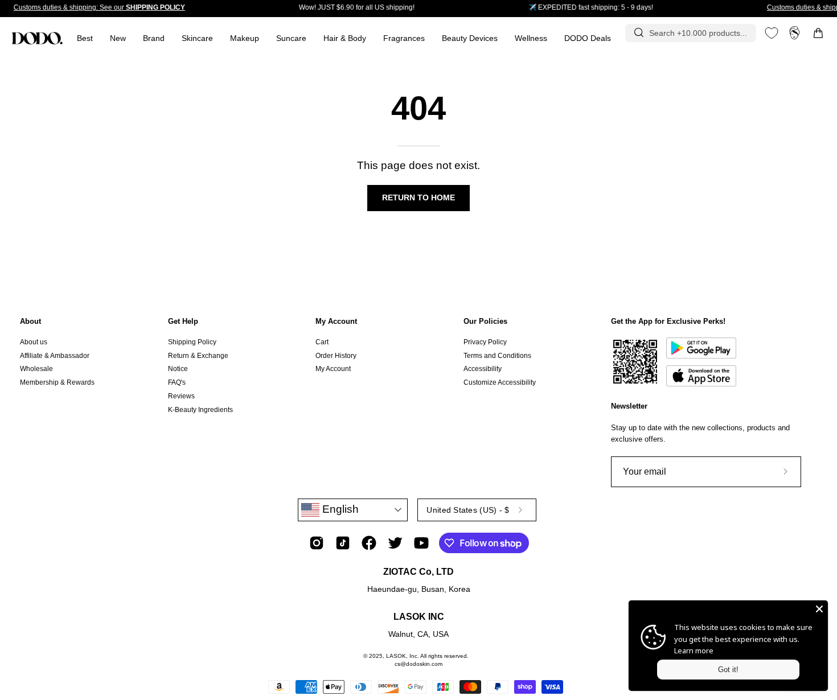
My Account (336, 321)
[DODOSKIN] (37, 38)
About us (33, 342)
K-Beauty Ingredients (200, 409)
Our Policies (485, 321)
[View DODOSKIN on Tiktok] (342, 542)
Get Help (183, 321)
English (339, 509)
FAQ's (177, 382)
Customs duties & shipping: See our (99, 7)
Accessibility (482, 368)
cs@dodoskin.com (418, 664)
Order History (335, 355)
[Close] (819, 609)
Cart (322, 342)
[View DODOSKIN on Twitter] (395, 542)
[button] (404, 38)
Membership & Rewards (57, 382)
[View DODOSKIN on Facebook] (369, 542)
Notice (178, 368)
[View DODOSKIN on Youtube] (421, 542)
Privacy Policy (485, 342)
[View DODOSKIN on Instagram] (316, 542)
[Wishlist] (771, 33)
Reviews (181, 396)
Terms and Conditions (497, 355)
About (30, 321)
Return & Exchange (198, 355)
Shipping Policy (192, 342)
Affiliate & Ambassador (54, 355)
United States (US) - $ (467, 509)
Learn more (693, 650)
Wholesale (36, 368)
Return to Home (418, 197)
